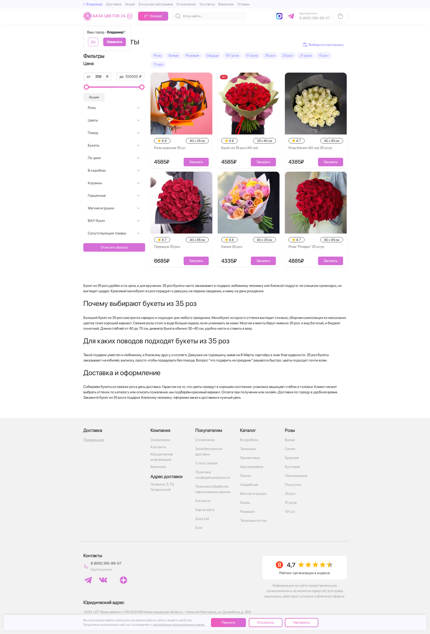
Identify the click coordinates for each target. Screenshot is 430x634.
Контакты (207, 4)
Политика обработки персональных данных (213, 489)
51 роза (252, 55)
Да (93, 42)
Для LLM (202, 519)
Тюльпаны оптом (253, 520)
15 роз (324, 55)
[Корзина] (340, 16)
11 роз (158, 64)
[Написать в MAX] (280, 16)
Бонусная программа (156, 4)
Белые (173, 55)
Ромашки (247, 511)
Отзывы (243, 4)
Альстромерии (251, 467)
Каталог (156, 16)
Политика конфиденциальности (212, 475)
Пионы (245, 476)
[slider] (86, 87)
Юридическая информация (161, 457)
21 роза (306, 55)
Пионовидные (296, 476)
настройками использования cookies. (179, 624)
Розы (92, 108)
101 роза (232, 55)
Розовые (192, 55)
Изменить (114, 42)
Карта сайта (204, 510)
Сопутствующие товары (107, 233)
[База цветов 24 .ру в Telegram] (88, 580)
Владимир (94, 4)
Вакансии (226, 4)
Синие (290, 449)
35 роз (270, 55)
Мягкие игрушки (101, 208)
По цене (94, 158)
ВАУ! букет (96, 221)
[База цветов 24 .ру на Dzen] (123, 580)
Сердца (212, 55)
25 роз (287, 55)
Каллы (245, 502)
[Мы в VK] (103, 580)
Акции (130, 4)
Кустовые (292, 467)
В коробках (97, 170)
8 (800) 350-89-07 (106, 563)
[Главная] (109, 16)
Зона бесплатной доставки (209, 451)
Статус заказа (206, 463)
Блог (199, 528)
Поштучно (293, 485)
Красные (292, 458)
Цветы (93, 120)
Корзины (95, 183)
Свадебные (249, 485)
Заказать (196, 162)
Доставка (113, 4)
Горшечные (97, 195)
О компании (186, 4)
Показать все (93, 440)
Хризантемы (250, 458)
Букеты (93, 145)
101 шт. (290, 511)
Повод (93, 133)
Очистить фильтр (114, 247)
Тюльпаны (248, 449)
